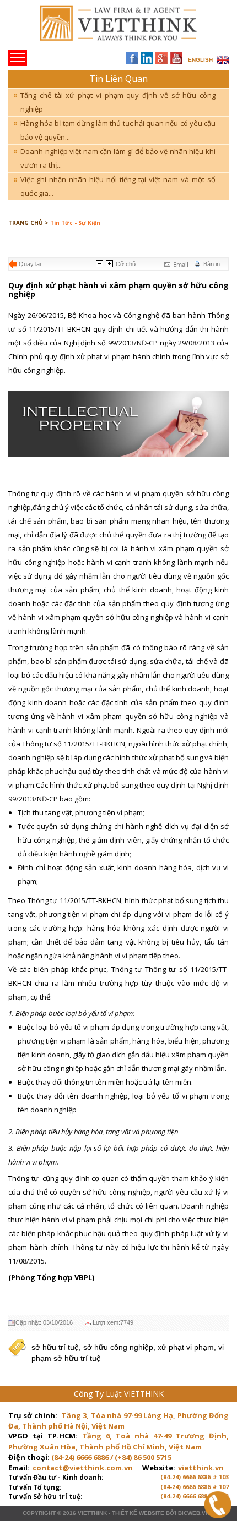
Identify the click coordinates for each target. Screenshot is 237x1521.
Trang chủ (84, 27)
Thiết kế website (138, 1513)
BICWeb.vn (193, 1513)
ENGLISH (200, 60)
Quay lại (30, 264)
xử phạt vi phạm (186, 1347)
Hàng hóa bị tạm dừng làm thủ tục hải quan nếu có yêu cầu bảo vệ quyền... (118, 130)
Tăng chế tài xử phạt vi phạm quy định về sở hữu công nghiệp (118, 102)
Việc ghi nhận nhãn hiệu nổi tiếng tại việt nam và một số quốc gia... (118, 186)
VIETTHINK (92, 1513)
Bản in (211, 264)
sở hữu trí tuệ (55, 1347)
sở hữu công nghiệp (118, 1347)
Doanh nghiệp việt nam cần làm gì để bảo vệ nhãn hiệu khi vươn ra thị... (118, 158)
